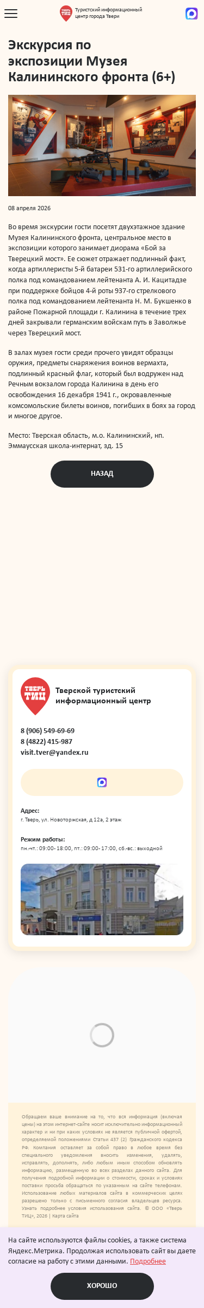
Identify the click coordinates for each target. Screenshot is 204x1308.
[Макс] (191, 13)
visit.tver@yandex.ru (55, 753)
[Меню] (11, 13)
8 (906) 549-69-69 (48, 731)
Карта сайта (65, 1216)
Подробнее (148, 1262)
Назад (102, 474)
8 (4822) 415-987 (46, 742)
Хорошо (102, 1286)
